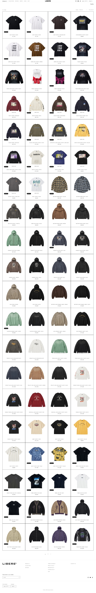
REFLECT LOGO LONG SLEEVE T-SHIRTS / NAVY (13, 385)
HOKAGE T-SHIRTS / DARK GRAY (14, 196)
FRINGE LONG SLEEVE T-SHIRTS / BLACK (82, 358)
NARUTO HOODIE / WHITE (36, 115)
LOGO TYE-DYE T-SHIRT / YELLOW (59, 466)
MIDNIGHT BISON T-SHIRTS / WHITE (82, 412)
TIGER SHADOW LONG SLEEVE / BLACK (82, 88)
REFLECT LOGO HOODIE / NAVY (59, 277)
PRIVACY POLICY (51, 565)
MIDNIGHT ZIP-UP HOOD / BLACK (36, 250)
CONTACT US (73, 563)
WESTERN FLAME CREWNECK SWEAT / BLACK (82, 304)
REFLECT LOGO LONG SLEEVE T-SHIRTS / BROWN (36, 385)
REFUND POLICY (51, 567)
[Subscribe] (19, 577)
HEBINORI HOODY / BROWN (14, 277)
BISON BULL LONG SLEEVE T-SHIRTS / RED (36, 412)
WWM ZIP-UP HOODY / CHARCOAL (14, 223)
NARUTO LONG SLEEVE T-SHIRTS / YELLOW (82, 142)
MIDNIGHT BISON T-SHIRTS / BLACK (14, 439)
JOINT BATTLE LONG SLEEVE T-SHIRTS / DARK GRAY (59, 142)
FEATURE (27, 567)
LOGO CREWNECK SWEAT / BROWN (59, 331)
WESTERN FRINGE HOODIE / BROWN (59, 223)
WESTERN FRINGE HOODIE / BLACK (82, 223)
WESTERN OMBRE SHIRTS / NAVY (82, 196)
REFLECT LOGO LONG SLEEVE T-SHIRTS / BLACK (59, 385)
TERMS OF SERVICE (51, 563)
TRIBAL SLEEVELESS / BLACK (59, 88)
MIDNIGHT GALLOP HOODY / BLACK (82, 250)
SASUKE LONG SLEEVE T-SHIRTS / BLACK (14, 169)
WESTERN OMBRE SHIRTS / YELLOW (59, 196)
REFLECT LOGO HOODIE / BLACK (82, 277)
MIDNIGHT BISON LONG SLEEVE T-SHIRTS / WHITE (82, 385)
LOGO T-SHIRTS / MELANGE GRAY (59, 34)
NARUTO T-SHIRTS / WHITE (36, 169)
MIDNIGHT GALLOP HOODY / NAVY (59, 250)
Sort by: (77, 9)
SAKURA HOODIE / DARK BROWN (59, 115)
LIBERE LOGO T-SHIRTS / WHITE (14, 61)
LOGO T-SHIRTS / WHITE (36, 34)
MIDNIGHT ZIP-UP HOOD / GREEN (14, 250)
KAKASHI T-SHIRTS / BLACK (82, 169)
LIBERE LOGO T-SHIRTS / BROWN (36, 61)
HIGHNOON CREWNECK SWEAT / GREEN (14, 331)
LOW (49, 571)
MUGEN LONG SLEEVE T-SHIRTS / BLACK (14, 88)
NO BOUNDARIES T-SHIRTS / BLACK (82, 34)
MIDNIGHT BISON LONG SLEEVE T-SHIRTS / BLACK (14, 412)
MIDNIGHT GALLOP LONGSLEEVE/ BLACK (14, 358)
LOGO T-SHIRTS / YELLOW (82, 439)
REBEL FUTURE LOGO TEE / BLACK (82, 466)
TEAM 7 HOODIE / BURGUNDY (14, 115)
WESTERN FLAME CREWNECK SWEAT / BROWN (59, 304)
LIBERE (46, 589)
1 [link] (45, 554)
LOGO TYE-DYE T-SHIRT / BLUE (36, 466)
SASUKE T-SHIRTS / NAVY (59, 169)
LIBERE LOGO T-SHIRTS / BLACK (59, 61)
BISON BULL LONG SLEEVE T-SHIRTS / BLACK (59, 412)
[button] (5, 1)
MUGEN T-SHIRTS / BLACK (82, 61)
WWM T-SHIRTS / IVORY (36, 439)
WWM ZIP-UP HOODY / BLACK (36, 223)
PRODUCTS (27, 563)
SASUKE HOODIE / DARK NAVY (14, 142)
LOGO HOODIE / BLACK (37, 304)
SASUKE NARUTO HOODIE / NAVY (82, 115)
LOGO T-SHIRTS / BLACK (14, 34)
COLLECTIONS (28, 565)
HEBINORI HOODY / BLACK (36, 277)
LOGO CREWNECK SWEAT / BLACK (82, 331)
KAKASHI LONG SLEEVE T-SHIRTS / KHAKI (36, 142)
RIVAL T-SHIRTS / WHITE (36, 196)
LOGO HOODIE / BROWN (14, 304)
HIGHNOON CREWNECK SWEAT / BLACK (37, 331)
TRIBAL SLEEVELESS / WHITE (36, 88)
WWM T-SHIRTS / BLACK (59, 439)
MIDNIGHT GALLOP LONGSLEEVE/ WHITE (36, 358)
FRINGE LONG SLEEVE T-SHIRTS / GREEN (59, 358)
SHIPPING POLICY (51, 569)
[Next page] (51, 554)
